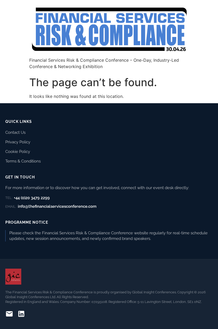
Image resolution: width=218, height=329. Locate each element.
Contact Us (15, 132)
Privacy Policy (17, 142)
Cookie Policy (17, 151)
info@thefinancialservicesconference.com (51, 206)
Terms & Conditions (23, 161)
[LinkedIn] (21, 315)
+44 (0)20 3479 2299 (27, 197)
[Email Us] (9, 315)
